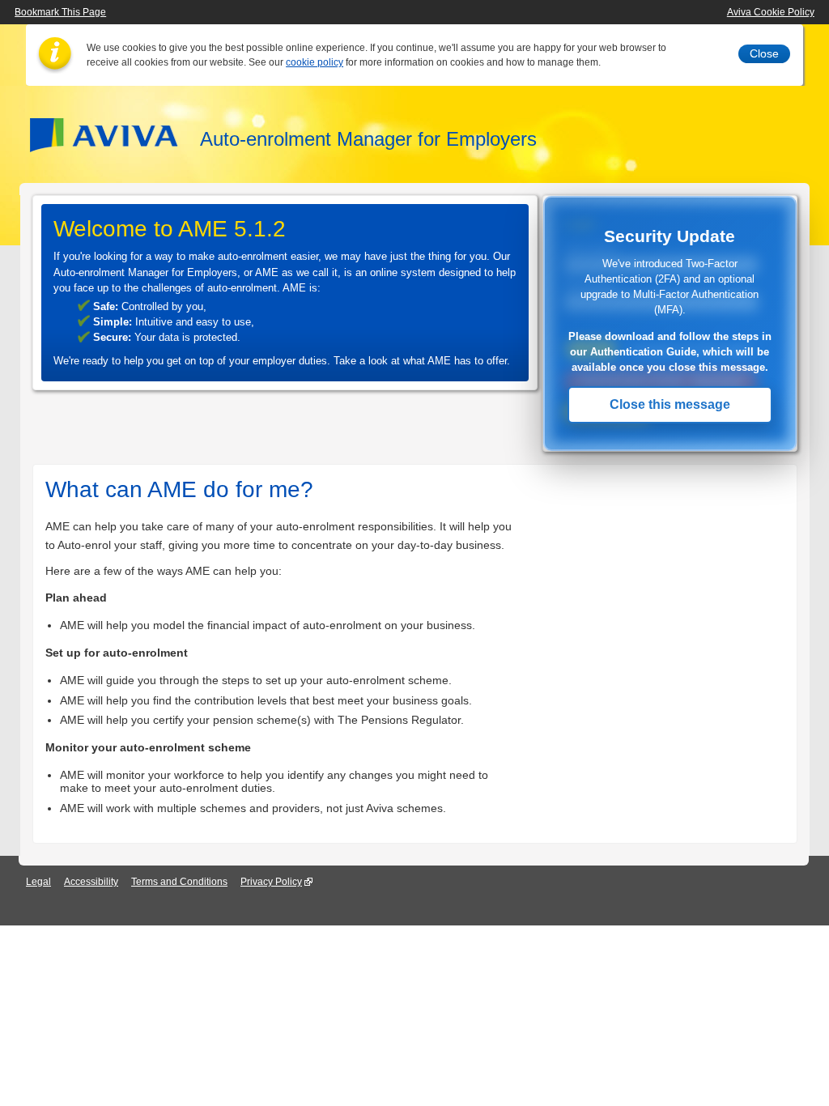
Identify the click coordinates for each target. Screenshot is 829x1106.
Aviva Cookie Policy (770, 12)
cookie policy (314, 62)
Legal (38, 881)
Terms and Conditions (179, 881)
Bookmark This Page (60, 12)
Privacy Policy (271, 881)
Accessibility (91, 881)
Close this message (670, 404)
